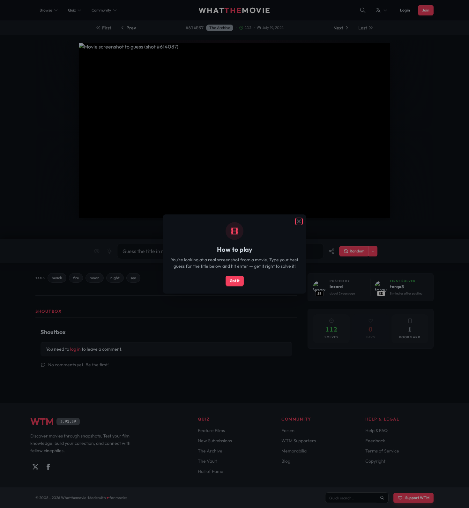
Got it (235, 280)
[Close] (299, 221)
